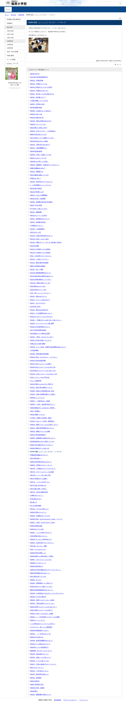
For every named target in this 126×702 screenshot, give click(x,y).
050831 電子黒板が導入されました (41, 462)
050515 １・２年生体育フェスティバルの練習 (45, 617)
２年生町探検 (34, 350)
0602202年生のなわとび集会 (39, 141)
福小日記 (13, 15)
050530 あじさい (36, 580)
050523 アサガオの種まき (38, 596)
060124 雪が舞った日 (37, 192)
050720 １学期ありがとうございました (43, 468)
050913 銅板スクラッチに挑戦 (40, 431)
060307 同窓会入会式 (37, 104)
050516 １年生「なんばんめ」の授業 (41, 613)
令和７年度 (10, 34)
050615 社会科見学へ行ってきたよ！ (42, 542)
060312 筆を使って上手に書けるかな (42, 94)
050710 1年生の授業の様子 (39, 492)
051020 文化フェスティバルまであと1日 (42, 367)
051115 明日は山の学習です (39, 310)
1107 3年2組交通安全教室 (38, 330)
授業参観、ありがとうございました (41, 650)
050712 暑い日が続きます (38, 485)
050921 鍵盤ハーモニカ (37, 414)
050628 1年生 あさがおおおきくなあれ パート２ (46, 519)
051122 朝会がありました (38, 296)
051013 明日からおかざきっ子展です (41, 384)
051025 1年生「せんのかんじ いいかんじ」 (44, 357)
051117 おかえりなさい (38, 303)
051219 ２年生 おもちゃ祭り (39, 239)
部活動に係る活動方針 (14, 19)
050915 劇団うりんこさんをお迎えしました (44, 424)
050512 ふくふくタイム (37, 620)
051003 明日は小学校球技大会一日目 (42, 391)
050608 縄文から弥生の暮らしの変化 (41, 556)
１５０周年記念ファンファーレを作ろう (42, 624)
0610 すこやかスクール (38, 549)
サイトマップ (83, 700)
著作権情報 (57, 700)
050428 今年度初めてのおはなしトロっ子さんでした (47, 593)
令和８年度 (10, 31)
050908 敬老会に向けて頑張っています (42, 441)
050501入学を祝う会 (36, 637)
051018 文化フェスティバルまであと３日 (43, 374)
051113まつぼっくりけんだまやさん (41, 316)
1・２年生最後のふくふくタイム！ (41, 185)
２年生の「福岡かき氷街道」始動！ (41, 418)
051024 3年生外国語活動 (38, 360)
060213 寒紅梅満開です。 (39, 148)
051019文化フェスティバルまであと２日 (43, 370)
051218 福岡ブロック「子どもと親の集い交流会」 (46, 242)
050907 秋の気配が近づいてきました (41, 445)
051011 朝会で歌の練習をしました (41, 387)
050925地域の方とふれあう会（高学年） (43, 408)
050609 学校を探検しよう (38, 553)
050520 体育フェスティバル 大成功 (42, 600)
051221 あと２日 (35, 232)
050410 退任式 (34, 681)
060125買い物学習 (36, 188)
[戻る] (118, 64)
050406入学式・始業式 (37, 688)
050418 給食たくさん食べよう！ (40, 657)
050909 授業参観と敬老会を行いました (43, 438)
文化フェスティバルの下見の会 (39, 377)
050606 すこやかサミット (38, 563)
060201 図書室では (36, 171)
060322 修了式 (34, 74)
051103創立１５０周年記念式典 (40, 333)
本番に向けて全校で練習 (37, 343)
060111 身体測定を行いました (40, 219)
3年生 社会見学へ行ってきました (41, 256)
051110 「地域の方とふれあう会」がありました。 (46, 320)
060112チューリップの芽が (38, 215)
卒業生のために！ (35, 178)
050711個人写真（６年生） (38, 489)
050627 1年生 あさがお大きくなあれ (42, 522)
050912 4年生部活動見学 (38, 435)
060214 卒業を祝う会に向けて (40, 144)
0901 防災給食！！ (36, 458)
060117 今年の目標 (36, 205)
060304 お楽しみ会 (36, 114)
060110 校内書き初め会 (38, 222)
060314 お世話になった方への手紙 (41, 87)
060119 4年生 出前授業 (37, 198)
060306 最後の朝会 (36, 107)
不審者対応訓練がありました (39, 455)
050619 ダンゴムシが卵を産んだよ (41, 539)
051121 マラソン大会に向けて (40, 300)
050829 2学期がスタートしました (41, 465)
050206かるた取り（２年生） (39, 161)
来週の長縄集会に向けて (37, 168)
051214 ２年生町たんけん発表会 (40, 249)
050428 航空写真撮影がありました (41, 640)
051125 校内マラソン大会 (38, 289)
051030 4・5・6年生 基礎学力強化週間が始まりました (48, 347)
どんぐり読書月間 (35, 381)
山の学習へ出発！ (35, 306)
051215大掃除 (34, 246)
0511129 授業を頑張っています (40, 283)
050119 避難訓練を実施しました (40, 694)
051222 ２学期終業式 (37, 229)
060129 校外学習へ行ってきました (41, 181)
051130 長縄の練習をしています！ (41, 279)
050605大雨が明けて (36, 566)
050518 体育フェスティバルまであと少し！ (43, 607)
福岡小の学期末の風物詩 (37, 266)
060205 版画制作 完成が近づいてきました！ (45, 165)
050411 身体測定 (36, 678)
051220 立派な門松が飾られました (41, 235)
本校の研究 (10, 55)
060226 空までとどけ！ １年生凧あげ (43, 131)
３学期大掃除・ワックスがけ (39, 100)
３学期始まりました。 (37, 225)
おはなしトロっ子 (12, 63)
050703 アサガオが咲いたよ (39, 509)
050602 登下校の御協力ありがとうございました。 (45, 570)
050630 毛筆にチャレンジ (38, 512)
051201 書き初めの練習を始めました (41, 276)
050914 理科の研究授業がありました (42, 428)
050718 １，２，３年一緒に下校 (40, 475)
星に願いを (33, 502)
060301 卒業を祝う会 (37, 117)
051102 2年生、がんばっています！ (42, 337)
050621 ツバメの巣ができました (41, 532)
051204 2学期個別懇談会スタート (40, 273)
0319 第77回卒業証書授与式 (39, 77)
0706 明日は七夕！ (36, 499)
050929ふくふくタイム (37, 397)
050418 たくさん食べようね (39, 661)
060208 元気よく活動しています (40, 154)
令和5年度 (21, 15)
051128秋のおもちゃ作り (38, 286)
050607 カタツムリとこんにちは (40, 559)
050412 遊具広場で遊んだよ (39, 674)
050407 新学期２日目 (37, 684)
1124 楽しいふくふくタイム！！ (40, 293)
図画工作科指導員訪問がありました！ (42, 590)
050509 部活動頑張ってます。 (39, 630)
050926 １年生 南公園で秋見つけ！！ (43, 404)
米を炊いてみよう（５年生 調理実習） (42, 421)
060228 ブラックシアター (38, 124)
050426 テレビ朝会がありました (40, 644)
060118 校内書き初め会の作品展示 (41, 202)
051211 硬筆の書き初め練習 (39, 262)
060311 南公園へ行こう (38, 97)
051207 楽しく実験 (36, 269)
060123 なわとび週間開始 (38, 195)
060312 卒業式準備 (36, 80)
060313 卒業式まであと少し (39, 90)
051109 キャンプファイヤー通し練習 (42, 323)
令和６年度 (10, 37)
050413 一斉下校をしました (39, 671)
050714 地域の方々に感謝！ (39, 478)
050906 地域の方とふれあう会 (39, 448)
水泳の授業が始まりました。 (39, 536)
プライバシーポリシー (70, 700)
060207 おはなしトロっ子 (38, 158)
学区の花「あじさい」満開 (38, 546)
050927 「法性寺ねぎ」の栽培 (40, 401)
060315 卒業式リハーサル (38, 84)
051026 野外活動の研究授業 (39, 354)
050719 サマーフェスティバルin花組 (42, 472)
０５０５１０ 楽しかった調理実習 (41, 627)
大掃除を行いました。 (37, 495)
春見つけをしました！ (37, 667)
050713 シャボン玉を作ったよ (40, 482)
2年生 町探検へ (35, 411)
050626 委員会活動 (36, 526)
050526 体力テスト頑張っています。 (41, 586)
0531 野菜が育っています (38, 576)
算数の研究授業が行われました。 (40, 573)
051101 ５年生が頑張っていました (41, 340)
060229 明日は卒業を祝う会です (40, 121)
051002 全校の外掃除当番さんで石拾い (43, 394)
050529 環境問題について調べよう (41, 583)
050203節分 (34, 691)
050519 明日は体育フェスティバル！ (42, 603)
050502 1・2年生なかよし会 (40, 634)
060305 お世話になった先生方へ (40, 111)
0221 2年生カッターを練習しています (42, 138)
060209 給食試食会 (36, 151)
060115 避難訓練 (36, 212)
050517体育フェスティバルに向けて (41, 610)
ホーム (8, 9)
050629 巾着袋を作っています (40, 516)
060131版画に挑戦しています (39, 175)
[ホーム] (50, 3)
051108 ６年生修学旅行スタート (40, 327)
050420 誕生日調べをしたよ (39, 654)
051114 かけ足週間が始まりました (41, 313)
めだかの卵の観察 (35, 505)
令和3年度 (10, 48)
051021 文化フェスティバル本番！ (41, 364)
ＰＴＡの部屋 (11, 59)
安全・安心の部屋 (12, 51)
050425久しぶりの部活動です (39, 647)
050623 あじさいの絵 (37, 529)
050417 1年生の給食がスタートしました (43, 664)
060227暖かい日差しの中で (38, 127)
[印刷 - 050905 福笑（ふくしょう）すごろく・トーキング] (120, 18)
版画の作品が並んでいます (38, 134)
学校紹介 (10, 23)
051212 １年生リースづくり (39, 259)
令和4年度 (10, 44)
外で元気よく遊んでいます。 (39, 208)
